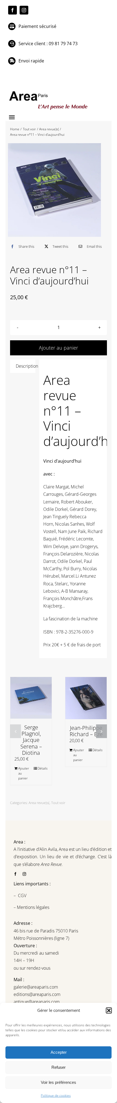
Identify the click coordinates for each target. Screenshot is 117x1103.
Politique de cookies (56, 1095)
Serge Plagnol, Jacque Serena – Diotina (31, 740)
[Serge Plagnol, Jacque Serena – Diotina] (31, 698)
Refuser (58, 1067)
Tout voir (58, 802)
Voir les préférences (58, 1082)
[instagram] (24, 10)
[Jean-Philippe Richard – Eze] (86, 698)
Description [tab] (25, 366)
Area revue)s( (39, 802)
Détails (43, 768)
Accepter (59, 1052)
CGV (22, 895)
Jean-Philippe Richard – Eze (86, 731)
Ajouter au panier (23, 773)
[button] (109, 1010)
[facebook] (12, 10)
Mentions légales (32, 907)
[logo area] (49, 91)
